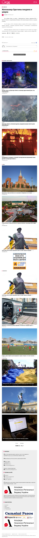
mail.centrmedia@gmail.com (9, 465)
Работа (6, 506)
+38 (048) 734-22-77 (8, 464)
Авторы (22, 443)
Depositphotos (7, 507)
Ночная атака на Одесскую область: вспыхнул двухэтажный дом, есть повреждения (18, 91)
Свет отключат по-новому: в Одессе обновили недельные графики (15, 438)
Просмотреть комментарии (19, 54)
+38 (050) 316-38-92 (8, 478)
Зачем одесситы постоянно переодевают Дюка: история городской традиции (16, 250)
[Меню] (36, 2)
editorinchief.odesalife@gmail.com (11, 469)
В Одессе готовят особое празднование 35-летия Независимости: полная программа (19, 411)
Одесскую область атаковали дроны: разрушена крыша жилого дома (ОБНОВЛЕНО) (18, 124)
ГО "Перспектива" (8, 508)
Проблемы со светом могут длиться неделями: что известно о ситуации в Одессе (17, 325)
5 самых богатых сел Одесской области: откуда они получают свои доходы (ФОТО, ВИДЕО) (19, 223)
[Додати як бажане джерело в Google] (18, 33)
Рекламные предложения (9, 476)
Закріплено (34, 2)
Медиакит (6, 475)
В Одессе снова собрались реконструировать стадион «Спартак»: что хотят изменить (18, 355)
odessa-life (5, 14)
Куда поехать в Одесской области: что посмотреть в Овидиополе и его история (17, 192)
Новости (5, 7)
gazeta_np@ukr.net (8, 479)
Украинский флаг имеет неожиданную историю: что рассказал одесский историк (18, 383)
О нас (16, 443)
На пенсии (6, 505)
